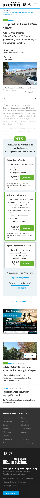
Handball (25, 425)
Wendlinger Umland (26, 12)
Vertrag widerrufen (11, 493)
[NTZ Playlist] (30, 4)
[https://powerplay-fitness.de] (20, 321)
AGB (17, 482)
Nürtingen (7, 418)
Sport (23, 418)
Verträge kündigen (11, 485)
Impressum (28, 478)
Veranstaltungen (28, 443)
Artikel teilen (5, 56)
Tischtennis (26, 428)
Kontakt (23, 482)
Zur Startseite (21, 301)
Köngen (7, 14)
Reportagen (7, 439)
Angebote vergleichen (20, 277)
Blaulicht (6, 428)
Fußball (24, 421)
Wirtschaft (7, 432)
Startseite (6, 12)
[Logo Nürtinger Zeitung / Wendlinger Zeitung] (11, 4)
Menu (35, 4)
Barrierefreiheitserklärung (13, 478)
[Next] (34, 98)
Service (24, 432)
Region (14, 12)
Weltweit (6, 443)
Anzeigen (25, 439)
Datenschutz (9, 482)
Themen (6, 435)
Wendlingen (7, 421)
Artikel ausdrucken (11, 56)
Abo (23, 435)
